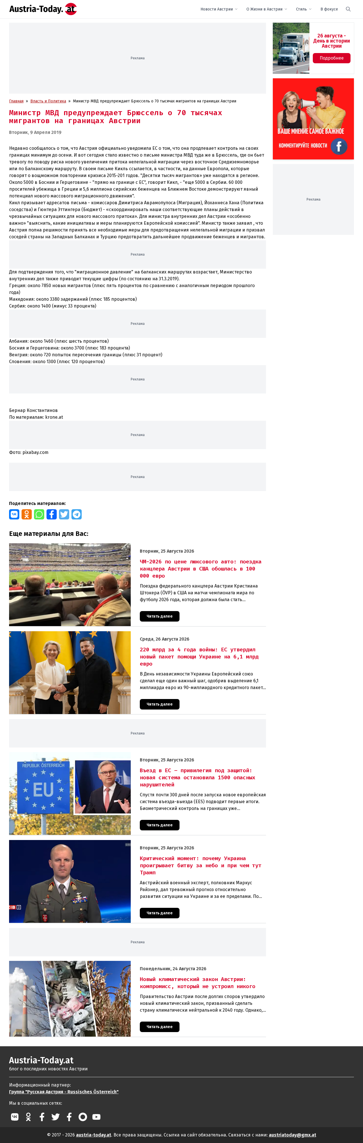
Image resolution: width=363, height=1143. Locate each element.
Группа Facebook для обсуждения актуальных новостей (309, 85)
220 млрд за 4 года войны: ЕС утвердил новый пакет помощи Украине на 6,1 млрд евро (91, 634)
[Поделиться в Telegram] (76, 514)
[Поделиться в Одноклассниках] (27, 514)
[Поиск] (348, 9)
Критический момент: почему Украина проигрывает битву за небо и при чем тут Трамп (91, 843)
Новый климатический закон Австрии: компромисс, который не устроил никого (84, 963)
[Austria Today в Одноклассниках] (28, 1117)
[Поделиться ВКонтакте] (14, 514)
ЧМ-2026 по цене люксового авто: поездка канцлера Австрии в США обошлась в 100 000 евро (98, 546)
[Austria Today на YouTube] (96, 1117)
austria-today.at (93, 1135)
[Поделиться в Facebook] (52, 514)
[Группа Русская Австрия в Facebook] (69, 1117)
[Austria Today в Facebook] (42, 1117)
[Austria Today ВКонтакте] (14, 1117)
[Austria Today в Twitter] (55, 1117)
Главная (16, 101)
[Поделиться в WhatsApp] (39, 514)
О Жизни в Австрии (264, 9)
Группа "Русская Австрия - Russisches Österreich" (64, 1091)
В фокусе (329, 9)
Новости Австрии (217, 9)
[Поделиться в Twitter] (64, 514)
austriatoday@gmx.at (292, 1135)
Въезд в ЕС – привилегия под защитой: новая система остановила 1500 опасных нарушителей (97, 755)
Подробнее (332, 58)
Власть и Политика (48, 101)
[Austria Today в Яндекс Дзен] (83, 1117)
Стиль (301, 9)
